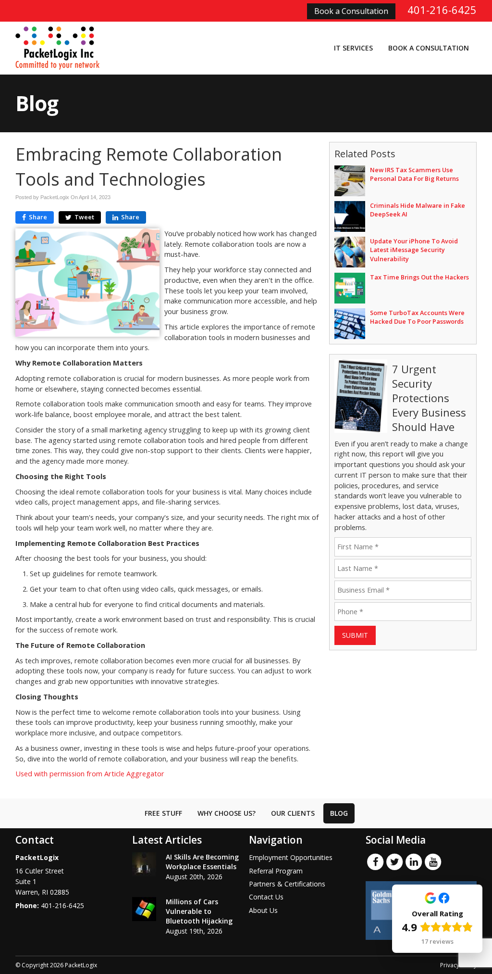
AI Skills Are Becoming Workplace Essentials (202, 861)
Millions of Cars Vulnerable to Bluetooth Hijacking (199, 911)
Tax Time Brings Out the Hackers (419, 277)
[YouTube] (433, 861)
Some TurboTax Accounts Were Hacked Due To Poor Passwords (417, 317)
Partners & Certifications (287, 883)
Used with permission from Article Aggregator (89, 773)
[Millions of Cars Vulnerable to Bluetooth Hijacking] (144, 909)
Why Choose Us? (226, 813)
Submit (355, 635)
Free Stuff (163, 813)
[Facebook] (375, 861)
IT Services (353, 47)
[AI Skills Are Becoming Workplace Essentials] (144, 864)
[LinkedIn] (413, 861)
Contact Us (266, 896)
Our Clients (293, 813)
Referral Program (276, 870)
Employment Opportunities (290, 857)
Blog (339, 813)
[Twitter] (394, 861)
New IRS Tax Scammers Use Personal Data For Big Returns (414, 174)
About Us (263, 910)
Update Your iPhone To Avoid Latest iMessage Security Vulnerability (414, 250)
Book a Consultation (351, 11)
